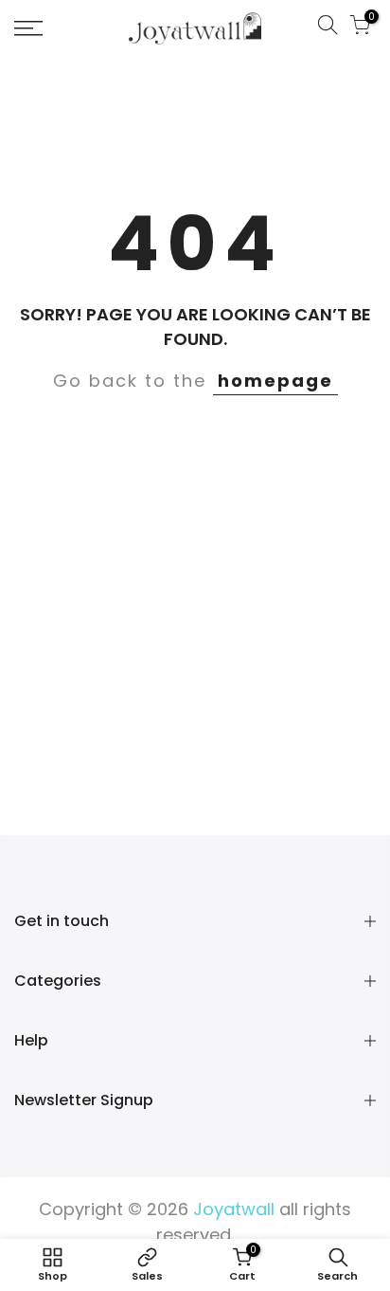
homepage (275, 380)
